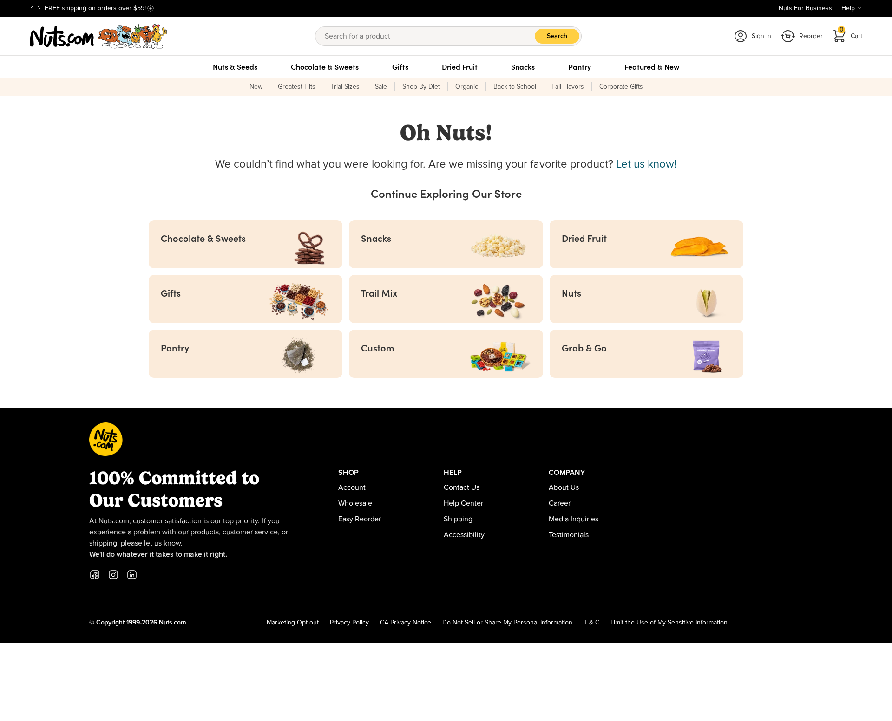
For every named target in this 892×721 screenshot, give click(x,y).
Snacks (523, 66)
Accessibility (464, 535)
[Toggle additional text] (150, 8)
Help (848, 8)
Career (560, 503)
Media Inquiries (573, 519)
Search (557, 36)
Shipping (458, 519)
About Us (564, 487)
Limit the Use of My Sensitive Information (669, 622)
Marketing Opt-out (293, 622)
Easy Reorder (359, 519)
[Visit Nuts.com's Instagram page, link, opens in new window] (113, 574)
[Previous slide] (31, 8)
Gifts (400, 66)
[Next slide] (39, 8)
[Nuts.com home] (98, 36)
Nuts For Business (805, 8)
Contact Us (461, 487)
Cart (851, 33)
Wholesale (355, 503)
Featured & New (651, 66)
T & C (591, 622)
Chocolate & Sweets (325, 66)
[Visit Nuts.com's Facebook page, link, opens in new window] (94, 574)
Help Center (463, 503)
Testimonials (569, 535)
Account (352, 487)
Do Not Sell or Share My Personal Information (507, 622)
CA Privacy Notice (405, 622)
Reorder (811, 36)
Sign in (761, 36)
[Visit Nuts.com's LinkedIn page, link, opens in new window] (132, 574)
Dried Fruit (460, 66)
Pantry (579, 66)
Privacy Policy (349, 622)
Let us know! (646, 164)
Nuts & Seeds (235, 66)
